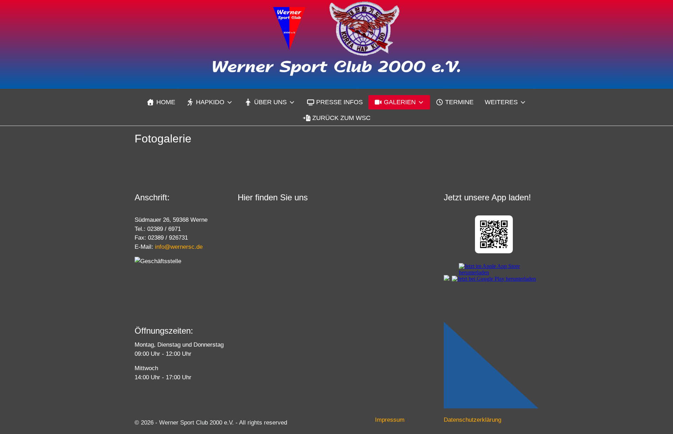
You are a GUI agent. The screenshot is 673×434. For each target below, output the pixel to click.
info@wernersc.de (179, 246)
